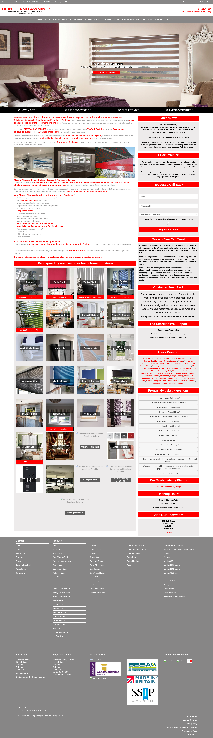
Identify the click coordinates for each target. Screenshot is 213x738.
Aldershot (146, 358)
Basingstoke (148, 361)
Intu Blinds (60, 348)
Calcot (180, 361)
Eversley (155, 366)
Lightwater (153, 371)
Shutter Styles (95, 557)
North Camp (187, 371)
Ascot (173, 358)
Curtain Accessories (134, 553)
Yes (168, 224)
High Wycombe (185, 368)
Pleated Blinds (90, 348)
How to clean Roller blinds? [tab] (169, 398)
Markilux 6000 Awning (171, 573)
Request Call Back (168, 229)
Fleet (194, 366)
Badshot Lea (181, 358)
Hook (194, 368)
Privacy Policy (192, 724)
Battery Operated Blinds (29, 480)
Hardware (93, 553)
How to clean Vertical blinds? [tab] (169, 421)
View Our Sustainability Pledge (168, 487)
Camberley (188, 361)
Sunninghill (188, 376)
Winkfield (183, 381)
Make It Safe (20, 553)
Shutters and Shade (97, 585)
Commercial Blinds (112, 19)
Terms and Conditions (189, 720)
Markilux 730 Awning (171, 577)
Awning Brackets (170, 585)
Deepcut (187, 363)
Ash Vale (158, 358)
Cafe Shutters (95, 569)
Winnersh (191, 381)
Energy (18, 561)
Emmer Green (145, 366)
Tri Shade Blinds (29, 414)
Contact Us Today (106, 72)
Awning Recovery (75, 513)
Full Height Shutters (97, 561)
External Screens (170, 593)
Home (39, 19)
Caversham (144, 363)
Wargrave (157, 381)
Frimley (143, 368)
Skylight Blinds (76, 19)
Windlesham (167, 381)
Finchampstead (185, 366)
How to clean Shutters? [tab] (169, 431)
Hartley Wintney (172, 368)
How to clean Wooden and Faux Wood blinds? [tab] (169, 417)
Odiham (152, 373)
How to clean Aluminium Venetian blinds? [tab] (170, 403)
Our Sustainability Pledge (188, 735)
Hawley (162, 368)
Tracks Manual (132, 557)
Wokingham (172, 383)
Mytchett (168, 371)
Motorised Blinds (60, 19)
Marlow (161, 371)
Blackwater (158, 361)
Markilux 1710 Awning (171, 581)
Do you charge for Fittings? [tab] (169, 473)
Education (159, 19)
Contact (169, 19)
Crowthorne (178, 363)
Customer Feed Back (23, 565)
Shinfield (156, 376)
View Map (168, 532)
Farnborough (165, 366)
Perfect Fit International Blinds (120, 348)
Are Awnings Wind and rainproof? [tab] (170, 454)
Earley (194, 363)
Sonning (180, 376)
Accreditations (21, 569)
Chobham (154, 363)
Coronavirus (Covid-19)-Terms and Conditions (181, 727)
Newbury (144, 373)
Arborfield (166, 358)
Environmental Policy (189, 731)
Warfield (149, 381)
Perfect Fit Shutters (121, 315)
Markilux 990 (168, 561)
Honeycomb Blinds (30, 381)
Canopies (167, 553)
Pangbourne (167, 373)
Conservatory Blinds (60, 315)
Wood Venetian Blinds (120, 282)
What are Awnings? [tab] (169, 440)
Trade (150, 19)
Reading (192, 373)
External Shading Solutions (133, 19)
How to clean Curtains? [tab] (169, 435)
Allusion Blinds (29, 447)
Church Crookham (166, 363)
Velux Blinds (90, 414)
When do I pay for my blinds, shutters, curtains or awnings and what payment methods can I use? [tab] (169, 467)
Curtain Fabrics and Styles (60, 447)
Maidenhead (177, 371)
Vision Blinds (120, 381)
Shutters (88, 19)
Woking (164, 383)
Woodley (156, 383)
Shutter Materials (96, 549)
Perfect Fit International (61, 589)
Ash (152, 358)
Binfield (166, 361)
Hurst (146, 371)
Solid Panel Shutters (97, 589)
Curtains (98, 19)
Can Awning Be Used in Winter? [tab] (169, 449)
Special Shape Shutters (98, 581)
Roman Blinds (60, 414)
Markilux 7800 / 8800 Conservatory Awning (179, 549)
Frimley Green (152, 368)
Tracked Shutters (96, 577)
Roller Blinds (60, 282)
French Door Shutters (97, 593)
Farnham (174, 366)
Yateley (181, 383)
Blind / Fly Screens (90, 381)
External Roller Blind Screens (174, 597)
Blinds (47, 19)
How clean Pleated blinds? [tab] (169, 412)
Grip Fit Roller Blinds (29, 348)
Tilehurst (170, 378)
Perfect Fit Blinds (90, 315)
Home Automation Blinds (59, 480)
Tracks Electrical (133, 561)
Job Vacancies (21, 573)
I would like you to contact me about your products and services (168, 219)
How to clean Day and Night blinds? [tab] (169, 426)
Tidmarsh (162, 378)
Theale (154, 378)
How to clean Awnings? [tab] (170, 445)
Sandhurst (148, 376)
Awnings (167, 557)
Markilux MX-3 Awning (172, 565)
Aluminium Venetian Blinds (29, 315)
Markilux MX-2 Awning (172, 569)
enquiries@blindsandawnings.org (196, 12)
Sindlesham (164, 376)
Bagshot (190, 358)
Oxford (158, 373)
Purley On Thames (180, 373)
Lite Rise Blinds (60, 381)
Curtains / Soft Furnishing (136, 545)
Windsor (176, 381)
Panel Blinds (120, 414)
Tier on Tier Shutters (97, 565)
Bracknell (173, 361)
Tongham (178, 378)
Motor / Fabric (169, 589)
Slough (173, 376)
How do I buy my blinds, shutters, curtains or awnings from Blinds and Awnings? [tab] (169, 460)
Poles (129, 565)
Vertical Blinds (90, 282)
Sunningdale (146, 378)
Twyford (186, 378)
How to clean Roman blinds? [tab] (169, 407)
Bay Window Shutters (97, 573)
